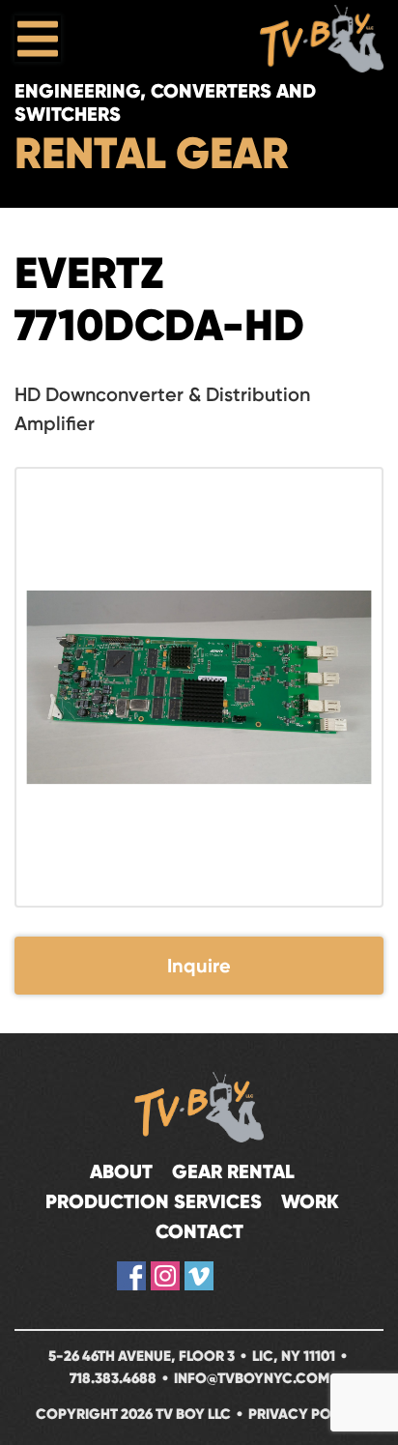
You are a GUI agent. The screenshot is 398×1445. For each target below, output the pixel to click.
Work (310, 1202)
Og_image (266, 1275)
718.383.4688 (113, 1378)
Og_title (232, 1275)
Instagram (165, 1275)
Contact (199, 1232)
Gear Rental (233, 1172)
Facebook (131, 1275)
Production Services (153, 1202)
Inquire (199, 965)
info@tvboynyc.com (251, 1378)
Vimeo (199, 1275)
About (121, 1172)
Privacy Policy (305, 1413)
